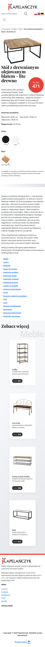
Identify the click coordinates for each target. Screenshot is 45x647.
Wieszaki (6, 265)
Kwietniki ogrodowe (11, 316)
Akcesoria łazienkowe (12, 306)
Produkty (4, 592)
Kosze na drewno (10, 269)
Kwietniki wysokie (10, 272)
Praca (3, 598)
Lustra (6, 262)
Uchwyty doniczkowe (12, 289)
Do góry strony (21, 642)
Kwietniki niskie (10, 276)
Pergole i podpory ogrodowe (15, 296)
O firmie (4, 589)
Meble (5, 259)
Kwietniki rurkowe (11, 279)
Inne (5, 299)
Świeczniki (7, 309)
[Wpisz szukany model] (26, 14)
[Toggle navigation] (4, 19)
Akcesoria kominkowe (12, 313)
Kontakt (4, 601)
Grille (5, 292)
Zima (5, 303)
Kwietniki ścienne (10, 282)
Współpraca (5, 595)
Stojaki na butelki (10, 286)
